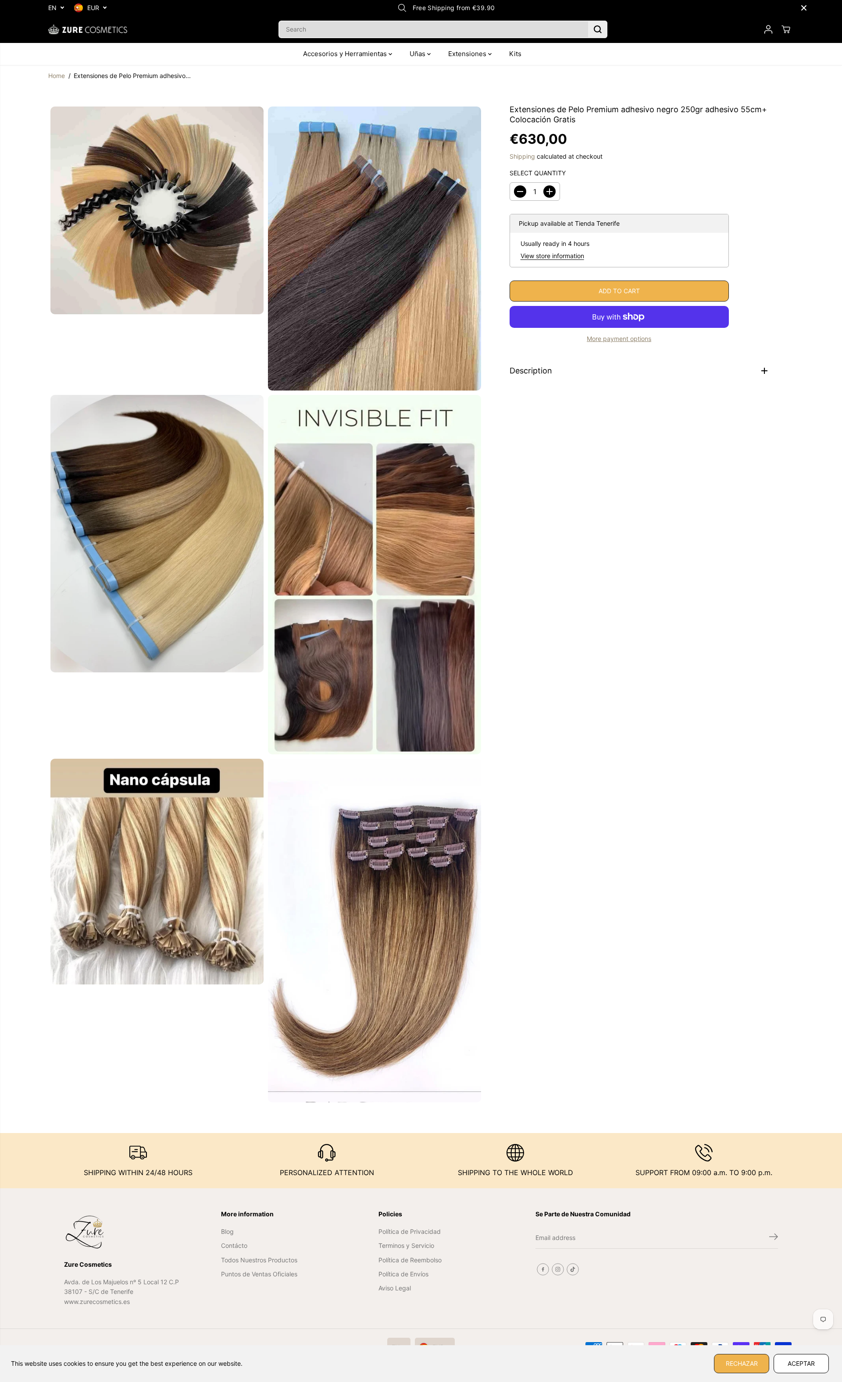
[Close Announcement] (803, 7)
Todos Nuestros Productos (259, 1260)
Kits (515, 54)
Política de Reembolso (410, 1260)
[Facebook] (542, 1269)
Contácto (234, 1245)
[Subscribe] (773, 1238)
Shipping (522, 156)
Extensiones (468, 54)
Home (56, 75)
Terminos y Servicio (406, 1245)
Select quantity (538, 173)
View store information (552, 255)
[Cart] (786, 29)
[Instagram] (557, 1269)
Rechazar (742, 1363)
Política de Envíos (403, 1274)
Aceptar (801, 1363)
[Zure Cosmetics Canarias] (87, 29)
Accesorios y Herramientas (346, 54)
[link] (122, 1232)
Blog (227, 1231)
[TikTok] (572, 1269)
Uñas (418, 54)
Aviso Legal (394, 1288)
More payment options (619, 338)
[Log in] (768, 29)
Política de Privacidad (409, 1231)
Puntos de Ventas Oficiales (259, 1274)
